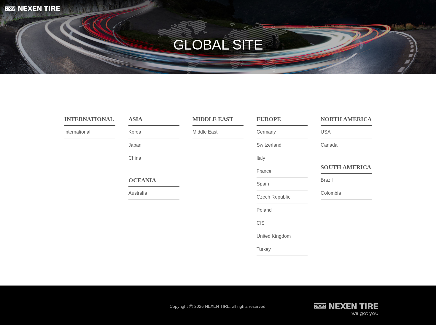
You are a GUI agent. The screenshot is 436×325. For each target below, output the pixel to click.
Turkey (264, 249)
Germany (266, 131)
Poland (264, 210)
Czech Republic (273, 196)
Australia (137, 193)
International (77, 131)
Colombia (331, 193)
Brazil (327, 180)
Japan (134, 145)
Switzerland (269, 145)
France (264, 171)
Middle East (204, 131)
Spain (263, 183)
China (134, 158)
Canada (329, 145)
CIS (261, 223)
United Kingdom (274, 236)
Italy (261, 158)
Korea (134, 131)
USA (326, 131)
